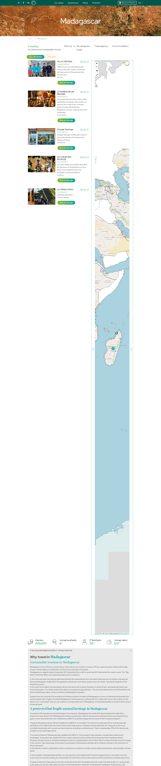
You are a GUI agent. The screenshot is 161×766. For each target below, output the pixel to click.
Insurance (96, 2)
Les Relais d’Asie (65, 189)
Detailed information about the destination (52, 650)
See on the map (66, 82)
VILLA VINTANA (64, 61)
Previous (29, 69)
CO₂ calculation (35, 57)
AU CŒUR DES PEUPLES (64, 158)
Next (54, 69)
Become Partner (128, 3)
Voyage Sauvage (65, 129)
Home (30, 39)
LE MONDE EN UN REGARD (65, 92)
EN (140, 3)
